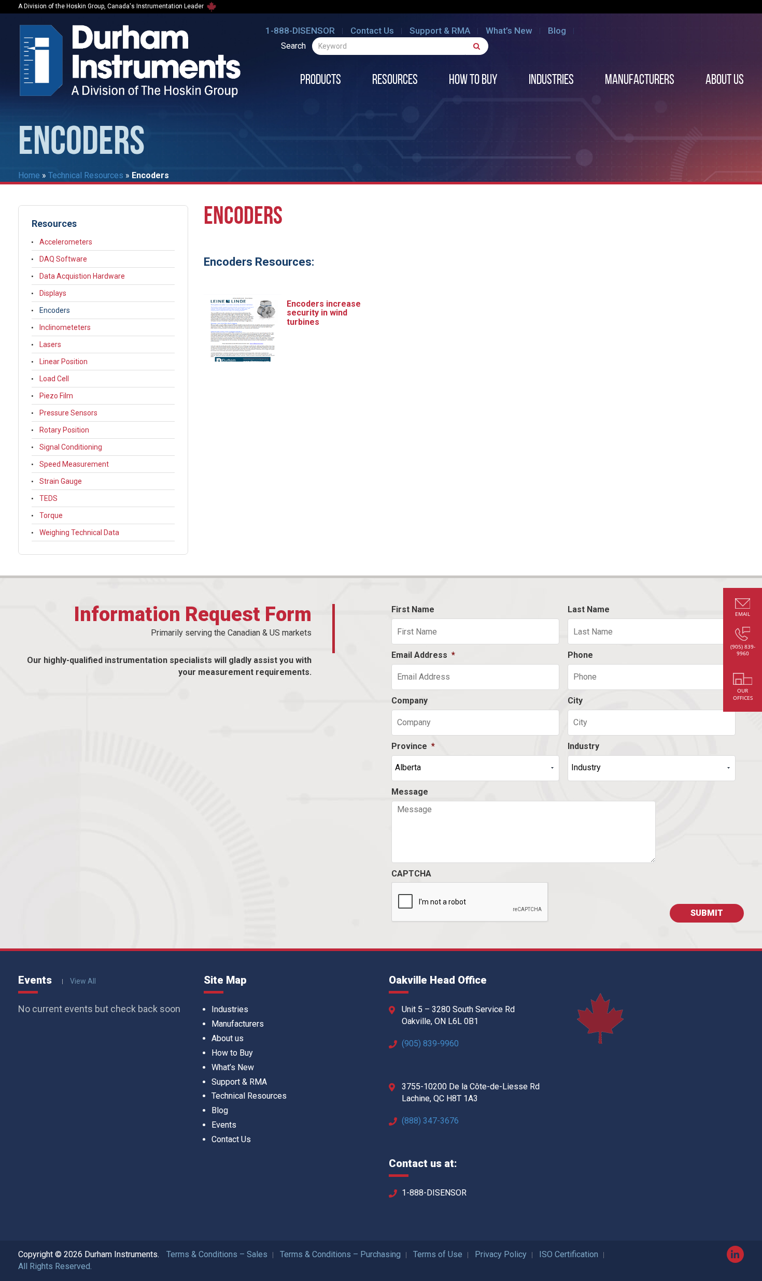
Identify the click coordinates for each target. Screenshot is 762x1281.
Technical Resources (85, 175)
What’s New (509, 30)
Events (223, 1125)
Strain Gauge (60, 481)
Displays (52, 293)
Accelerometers (65, 242)
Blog (557, 30)
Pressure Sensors (68, 413)
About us (724, 81)
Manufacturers (639, 81)
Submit (706, 913)
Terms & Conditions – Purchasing (340, 1254)
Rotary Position (64, 430)
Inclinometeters (65, 327)
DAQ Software (63, 259)
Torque (51, 515)
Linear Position (63, 361)
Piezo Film (56, 396)
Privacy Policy (501, 1254)
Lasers (50, 344)
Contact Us (372, 30)
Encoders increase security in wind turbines (324, 313)
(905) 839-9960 (430, 1043)
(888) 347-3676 (430, 1121)
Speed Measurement (74, 464)
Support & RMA (440, 30)
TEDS (48, 498)
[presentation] (470, 902)
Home (29, 175)
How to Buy (473, 81)
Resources (395, 81)
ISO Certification (568, 1254)
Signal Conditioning (70, 447)
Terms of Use (437, 1254)
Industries (551, 81)
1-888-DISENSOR (300, 30)
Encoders (54, 310)
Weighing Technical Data (79, 532)
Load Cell (54, 379)
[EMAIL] (743, 604)
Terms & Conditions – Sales (216, 1254)
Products (320, 81)
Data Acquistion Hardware (82, 276)
